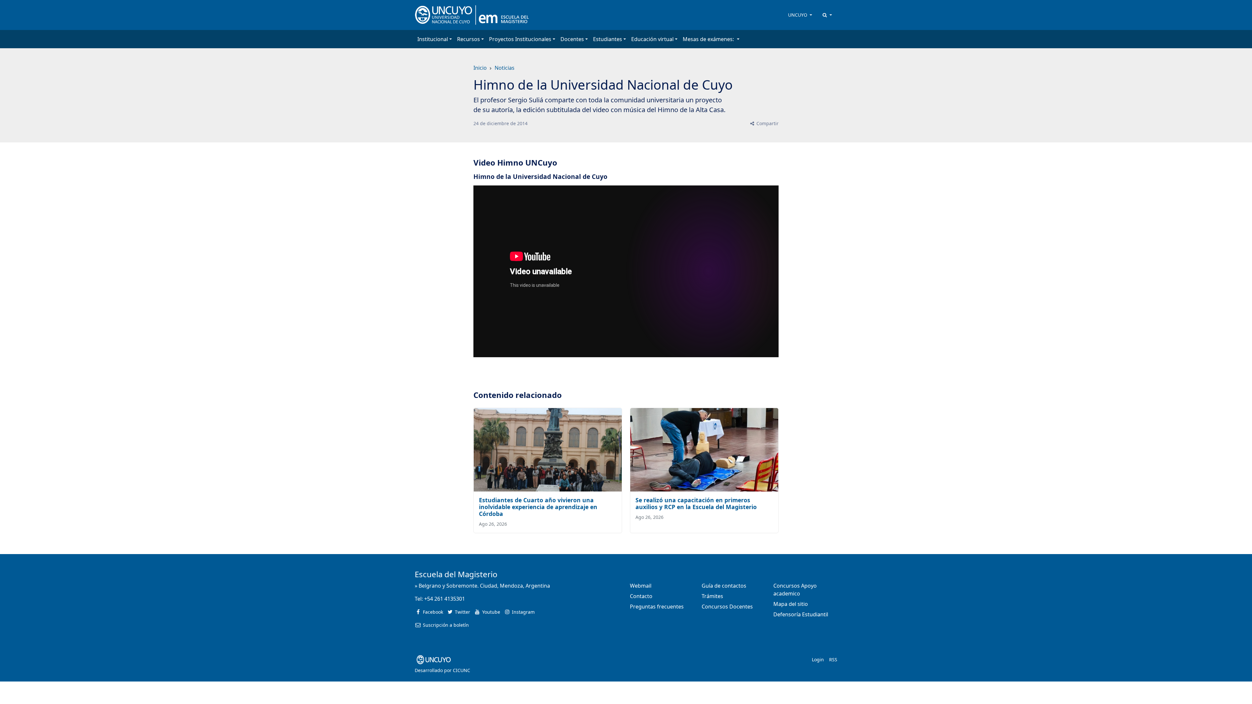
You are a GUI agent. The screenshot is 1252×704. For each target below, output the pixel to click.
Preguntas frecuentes (657, 606)
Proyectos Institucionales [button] (520, 39)
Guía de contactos (724, 585)
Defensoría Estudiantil (800, 614)
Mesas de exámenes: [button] (709, 39)
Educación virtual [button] (652, 39)
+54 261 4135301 (444, 598)
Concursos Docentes (727, 606)
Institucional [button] (432, 39)
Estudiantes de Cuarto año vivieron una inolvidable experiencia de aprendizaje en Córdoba (538, 507)
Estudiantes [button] (607, 39)
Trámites (712, 596)
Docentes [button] (572, 39)
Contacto (641, 596)
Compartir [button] (767, 123)
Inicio (480, 67)
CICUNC (461, 670)
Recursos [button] (468, 39)
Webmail (640, 585)
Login (818, 659)
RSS (833, 659)
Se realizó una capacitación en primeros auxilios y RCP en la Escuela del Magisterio (696, 503)
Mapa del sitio (790, 604)
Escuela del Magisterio (456, 574)
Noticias (504, 67)
